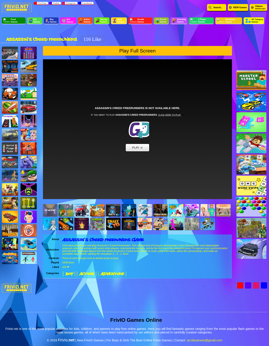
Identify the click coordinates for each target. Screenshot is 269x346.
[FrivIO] (16, 7)
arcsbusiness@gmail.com (204, 340)
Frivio (66, 340)
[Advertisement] (163, 34)
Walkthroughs (260, 7)
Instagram (71, 3)
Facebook (87, 3)
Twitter (56, 3)
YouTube (42, 3)
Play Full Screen (137, 51)
